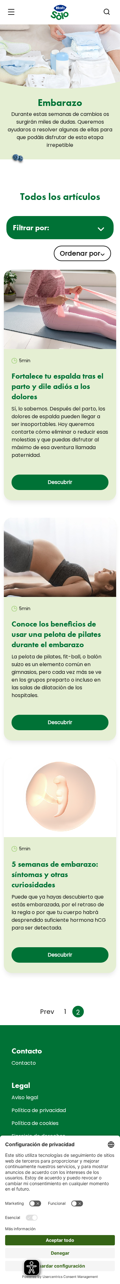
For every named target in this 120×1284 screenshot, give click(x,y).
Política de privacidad (39, 1110)
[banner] (60, 12)
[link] (60, 309)
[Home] (60, 12)
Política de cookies (35, 1123)
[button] (106, 12)
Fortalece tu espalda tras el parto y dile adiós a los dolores (57, 386)
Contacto (24, 1063)
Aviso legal (25, 1097)
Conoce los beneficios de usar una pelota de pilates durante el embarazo (56, 634)
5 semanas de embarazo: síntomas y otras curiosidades (55, 874)
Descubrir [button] (60, 482)
